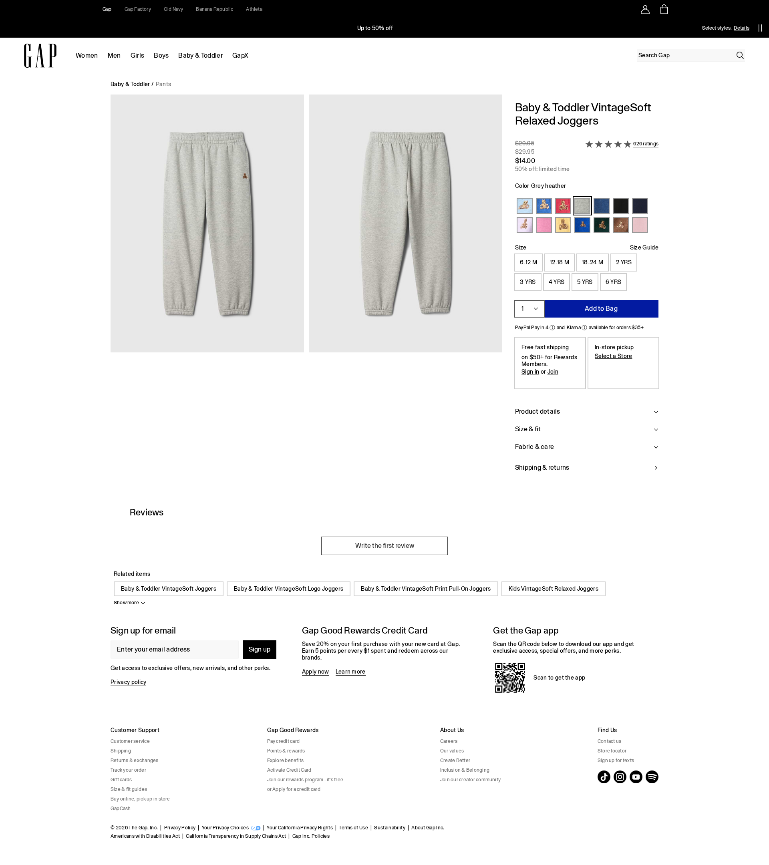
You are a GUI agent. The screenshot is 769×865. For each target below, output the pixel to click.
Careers (449, 741)
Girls (138, 55)
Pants (163, 84)
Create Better (455, 760)
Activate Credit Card (289, 770)
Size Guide (644, 247)
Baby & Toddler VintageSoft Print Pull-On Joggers (426, 588)
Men (114, 55)
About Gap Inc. (427, 828)
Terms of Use (353, 828)
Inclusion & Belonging (464, 770)
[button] (306, 291)
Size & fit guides (129, 789)
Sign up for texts (616, 760)
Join (553, 371)
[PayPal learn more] (552, 327)
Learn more (351, 671)
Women (87, 55)
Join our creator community (470, 780)
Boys (161, 55)
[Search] (740, 55)
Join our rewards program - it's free (305, 780)
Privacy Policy (179, 828)
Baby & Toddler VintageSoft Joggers (168, 588)
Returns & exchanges (135, 760)
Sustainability (389, 828)
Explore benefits (285, 760)
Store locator (612, 751)
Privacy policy (128, 682)
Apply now (315, 671)
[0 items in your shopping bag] (663, 9)
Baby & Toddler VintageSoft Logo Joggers (288, 588)
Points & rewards (286, 751)
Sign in (530, 371)
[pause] (760, 28)
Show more (126, 603)
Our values (452, 751)
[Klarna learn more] (584, 327)
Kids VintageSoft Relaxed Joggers (553, 588)
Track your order (128, 770)
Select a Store (613, 356)
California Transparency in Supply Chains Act (236, 836)
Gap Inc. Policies (311, 836)
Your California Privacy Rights (300, 828)
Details (741, 28)
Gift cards (121, 780)
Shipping (121, 751)
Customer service (130, 741)
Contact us (609, 741)
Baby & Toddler (200, 55)
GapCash (121, 808)
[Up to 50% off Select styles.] (375, 28)
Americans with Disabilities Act (145, 836)
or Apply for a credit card (293, 789)
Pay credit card (283, 741)
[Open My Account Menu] (645, 9)
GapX (240, 55)
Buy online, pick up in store (140, 799)
